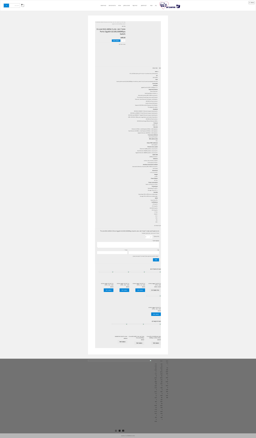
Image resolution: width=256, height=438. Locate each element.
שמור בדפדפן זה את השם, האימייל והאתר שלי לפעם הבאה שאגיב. (145, 256)
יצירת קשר (134, 5)
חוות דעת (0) (155, 68)
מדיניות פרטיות (112, 5)
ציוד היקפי (119, 22)
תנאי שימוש (103, 5)
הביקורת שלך (155, 241)
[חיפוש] (6, 5)
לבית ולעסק (143, 5)
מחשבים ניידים (161, 370)
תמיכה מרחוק (126, 5)
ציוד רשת (114, 22)
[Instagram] (119, 430)
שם (158, 250)
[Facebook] (123, 430)
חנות (151, 5)
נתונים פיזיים (155, 168)
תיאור (160, 68)
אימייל (125, 250)
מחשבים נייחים (161, 376)
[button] (252, 2)
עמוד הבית (123, 22)
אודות (119, 5)
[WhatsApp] (116, 430)
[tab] (160, 68)
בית (156, 5)
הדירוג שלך (156, 236)
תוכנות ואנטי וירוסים (161, 411)
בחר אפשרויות (155, 290)
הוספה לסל (116, 40)
